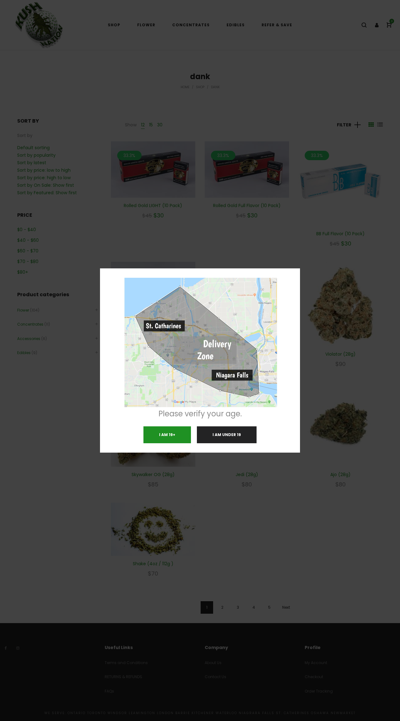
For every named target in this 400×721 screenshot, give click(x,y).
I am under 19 (226, 434)
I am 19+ (167, 434)
